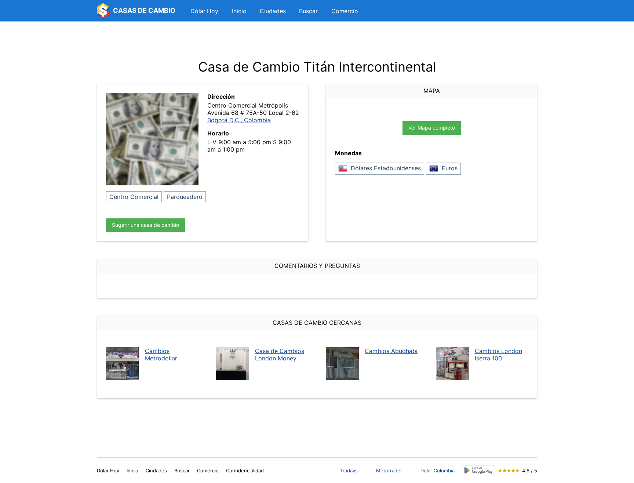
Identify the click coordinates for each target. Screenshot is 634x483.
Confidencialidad (245, 470)
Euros (449, 168)
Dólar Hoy (204, 11)
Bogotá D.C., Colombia (239, 120)
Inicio (239, 11)
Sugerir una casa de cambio (145, 225)
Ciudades (272, 11)
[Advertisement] (317, 40)
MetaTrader (389, 470)
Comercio (344, 11)
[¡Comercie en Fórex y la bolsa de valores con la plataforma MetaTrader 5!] (529, 11)
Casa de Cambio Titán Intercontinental (317, 67)
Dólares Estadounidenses (385, 168)
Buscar (308, 11)
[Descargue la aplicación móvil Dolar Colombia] (478, 470)
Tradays (349, 470)
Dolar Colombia (437, 470)
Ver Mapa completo (431, 127)
